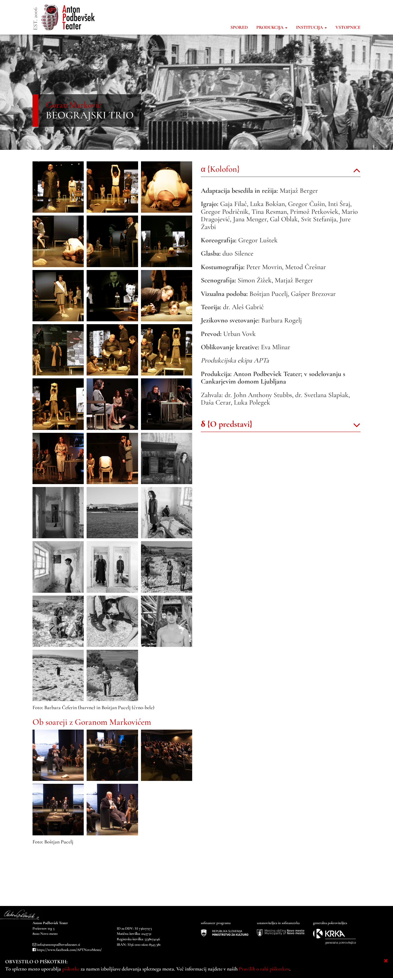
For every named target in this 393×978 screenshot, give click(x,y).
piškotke (70, 969)
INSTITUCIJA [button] (310, 27)
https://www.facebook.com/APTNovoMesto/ (69, 949)
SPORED (239, 27)
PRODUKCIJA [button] (270, 27)
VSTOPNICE (347, 27)
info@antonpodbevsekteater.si (58, 944)
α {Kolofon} (220, 169)
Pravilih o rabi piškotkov (264, 969)
